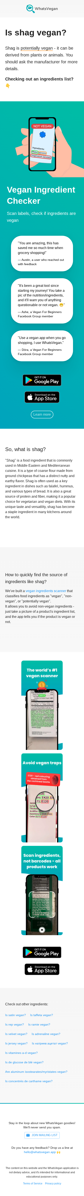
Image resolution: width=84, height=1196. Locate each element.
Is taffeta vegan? (41, 1015)
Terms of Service (32, 1183)
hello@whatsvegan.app (40, 1152)
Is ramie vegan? (39, 1024)
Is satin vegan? (15, 1015)
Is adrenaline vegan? (46, 1034)
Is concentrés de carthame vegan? (29, 1081)
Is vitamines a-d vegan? (21, 1053)
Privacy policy (53, 1183)
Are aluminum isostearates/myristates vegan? (36, 1071)
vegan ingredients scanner (46, 591)
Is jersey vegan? (16, 1043)
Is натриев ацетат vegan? (50, 1043)
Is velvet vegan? (16, 1034)
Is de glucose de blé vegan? (24, 1062)
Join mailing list (45, 1135)
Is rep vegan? (14, 1024)
